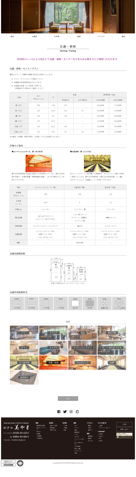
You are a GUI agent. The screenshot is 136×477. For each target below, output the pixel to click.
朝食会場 (76, 432)
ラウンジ (76, 427)
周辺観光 (90, 436)
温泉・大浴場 (53, 425)
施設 (79, 36)
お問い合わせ (124, 429)
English (101, 436)
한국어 (100, 440)
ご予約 (124, 424)
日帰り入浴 (53, 430)
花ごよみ (90, 440)
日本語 (100, 434)
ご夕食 (65, 425)
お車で (89, 427)
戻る (68, 398)
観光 (123, 36)
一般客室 (39, 436)
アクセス (101, 36)
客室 (12, 36)
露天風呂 (52, 427)
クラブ (76, 434)
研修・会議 (77, 448)
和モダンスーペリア (41, 428)
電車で (89, 425)
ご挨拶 (100, 425)
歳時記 (89, 438)
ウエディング (77, 450)
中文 (100, 438)
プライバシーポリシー (105, 427)
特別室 (38, 433)
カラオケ (76, 436)
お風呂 (34, 36)
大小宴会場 (77, 446)
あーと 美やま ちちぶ (78, 443)
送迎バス (90, 430)
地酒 (65, 430)
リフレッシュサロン (79, 439)
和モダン (39, 431)
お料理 (56, 36)
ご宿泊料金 (39, 438)
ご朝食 (65, 427)
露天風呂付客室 (41, 425)
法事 (75, 453)
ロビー (76, 425)
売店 (75, 430)
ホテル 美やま (102, 423)
